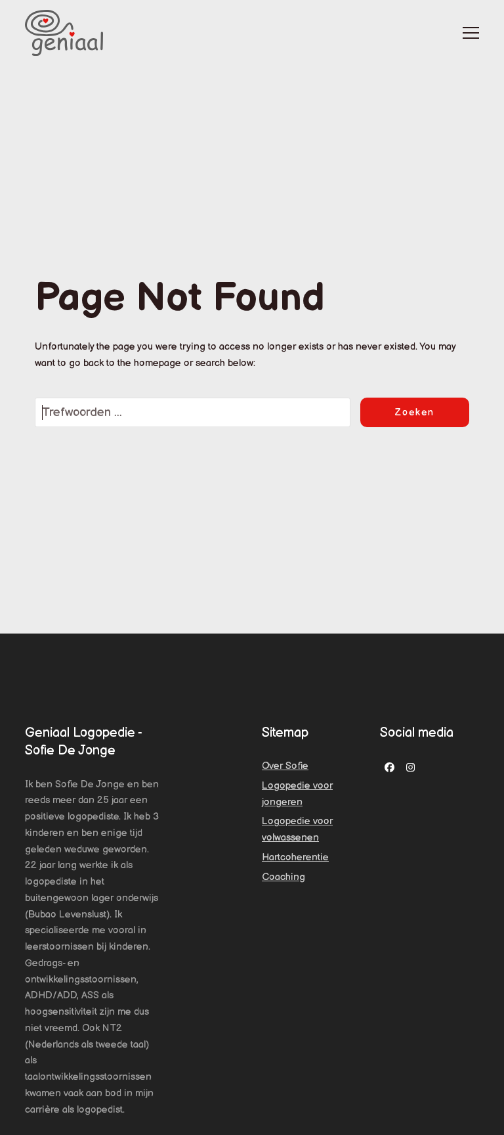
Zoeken (414, 412)
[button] (471, 33)
